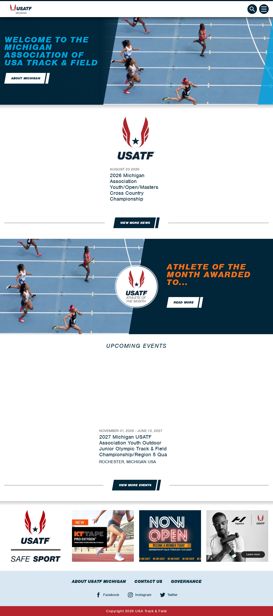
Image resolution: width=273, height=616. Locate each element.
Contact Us (148, 581)
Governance (186, 581)
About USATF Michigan (99, 581)
